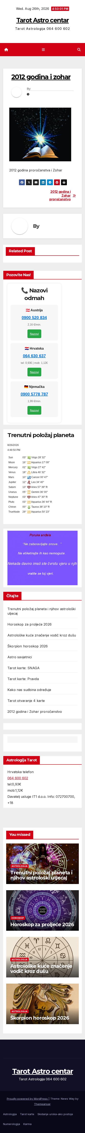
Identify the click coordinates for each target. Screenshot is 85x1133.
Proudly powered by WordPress (27, 1098)
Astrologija (19, 866)
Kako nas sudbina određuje (29, 690)
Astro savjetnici (19, 657)
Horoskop (18, 918)
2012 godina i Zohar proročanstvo (60, 195)
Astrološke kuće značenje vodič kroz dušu (41, 635)
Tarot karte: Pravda (23, 679)
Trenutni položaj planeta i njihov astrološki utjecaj (41, 875)
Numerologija (11, 1124)
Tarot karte (27, 1114)
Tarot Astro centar (42, 20)
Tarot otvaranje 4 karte (26, 701)
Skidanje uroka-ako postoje (55, 1114)
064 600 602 (17, 778)
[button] (79, 50)
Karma (27, 1124)
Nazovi (34, 333)
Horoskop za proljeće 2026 (29, 624)
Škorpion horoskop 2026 (27, 646)
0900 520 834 (34, 317)
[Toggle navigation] (43, 50)
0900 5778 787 (34, 394)
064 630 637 (34, 356)
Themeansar (42, 1104)
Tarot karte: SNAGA (23, 668)
